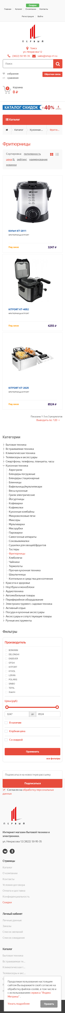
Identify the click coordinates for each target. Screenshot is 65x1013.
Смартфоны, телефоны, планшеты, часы (30, 461)
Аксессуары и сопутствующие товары (29, 616)
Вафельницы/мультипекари (25, 486)
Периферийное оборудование (24, 599)
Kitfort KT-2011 (17, 230)
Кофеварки (16, 503)
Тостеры (14, 549)
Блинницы (15, 482)
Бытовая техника (16, 444)
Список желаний (13, 931)
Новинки (11, 164)
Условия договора (14, 885)
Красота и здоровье (18, 582)
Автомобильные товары (20, 595)
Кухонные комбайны (21, 511)
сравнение (13, 78)
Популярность (32, 153)
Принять (49, 1004)
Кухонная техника (38, 129)
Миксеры (14, 520)
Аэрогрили (15, 469)
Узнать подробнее (19, 1003)
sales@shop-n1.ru (47, 56)
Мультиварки (17, 524)
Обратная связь (52, 74)
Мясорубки (16, 528)
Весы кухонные (18, 490)
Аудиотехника (14, 591)
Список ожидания (14, 937)
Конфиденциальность (16, 896)
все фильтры (53, 758)
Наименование (38, 159)
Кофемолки (16, 507)
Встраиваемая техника (20, 448)
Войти (40, 16)
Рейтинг (22, 159)
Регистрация (28, 16)
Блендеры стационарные (24, 478)
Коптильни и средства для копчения (31, 578)
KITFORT (25, 235)
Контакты (44, 9)
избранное (13, 73)
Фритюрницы (56, 129)
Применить (32, 751)
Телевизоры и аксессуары (21, 457)
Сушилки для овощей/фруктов (27, 545)
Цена (9, 159)
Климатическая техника (20, 453)
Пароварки (16, 532)
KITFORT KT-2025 (18, 387)
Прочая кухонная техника (25, 570)
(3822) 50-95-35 (21, 56)
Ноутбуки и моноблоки (20, 587)
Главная (7, 9)
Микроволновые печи (22, 515)
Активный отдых (16, 608)
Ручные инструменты (19, 620)
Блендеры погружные (22, 474)
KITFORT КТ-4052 (18, 309)
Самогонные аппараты (22, 536)
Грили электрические (22, 495)
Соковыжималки (19, 541)
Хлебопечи (15, 557)
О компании (30, 9)
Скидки (32, 5)
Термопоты (16, 566)
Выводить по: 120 (47, 420)
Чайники (14, 562)
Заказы (7, 926)
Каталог (18, 9)
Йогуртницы (16, 499)
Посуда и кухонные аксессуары (25, 612)
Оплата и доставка (14, 890)
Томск (33, 48)
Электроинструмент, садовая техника (29, 603)
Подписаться (32, 783)
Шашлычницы (17, 574)
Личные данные (12, 920)
